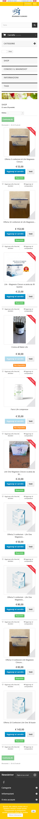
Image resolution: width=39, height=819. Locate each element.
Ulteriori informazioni (15, 815)
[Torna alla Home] (4, 51)
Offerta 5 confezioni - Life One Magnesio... (19, 598)
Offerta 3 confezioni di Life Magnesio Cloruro (19, 160)
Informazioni (11, 77)
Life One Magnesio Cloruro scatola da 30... (19, 473)
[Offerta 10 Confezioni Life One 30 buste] (19, 705)
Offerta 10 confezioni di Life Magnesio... (19, 222)
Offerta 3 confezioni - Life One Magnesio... (19, 535)
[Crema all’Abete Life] (19, 329)
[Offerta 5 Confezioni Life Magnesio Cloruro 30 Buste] (19, 642)
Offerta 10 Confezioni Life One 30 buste (19, 723)
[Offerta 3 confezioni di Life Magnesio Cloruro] (19, 142)
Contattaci (28, 3)
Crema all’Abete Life (19, 347)
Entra (34, 3)
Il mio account (8, 799)
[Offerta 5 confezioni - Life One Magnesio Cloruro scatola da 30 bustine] (19, 580)
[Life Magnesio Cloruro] (19, 12)
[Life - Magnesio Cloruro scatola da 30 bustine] (19, 267)
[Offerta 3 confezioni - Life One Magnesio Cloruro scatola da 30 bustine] (19, 517)
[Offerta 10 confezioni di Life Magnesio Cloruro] (19, 204)
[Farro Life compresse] (19, 392)
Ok (33, 811)
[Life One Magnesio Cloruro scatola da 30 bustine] (19, 454)
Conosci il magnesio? (15, 69)
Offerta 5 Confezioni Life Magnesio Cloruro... (20, 661)
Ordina (4, 113)
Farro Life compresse (19, 409)
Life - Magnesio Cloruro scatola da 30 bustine (19, 285)
